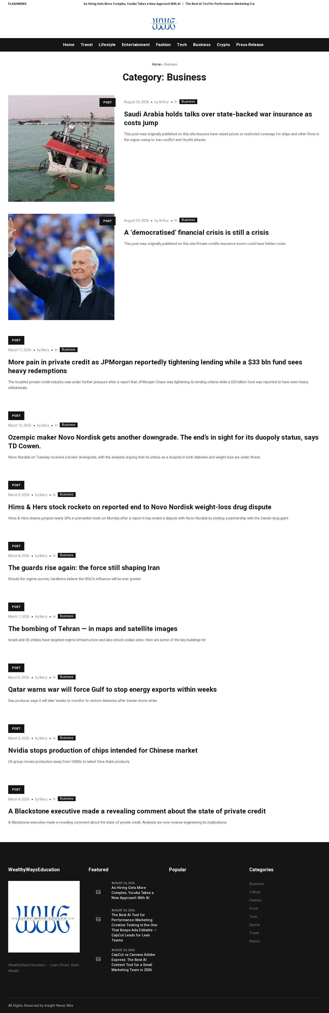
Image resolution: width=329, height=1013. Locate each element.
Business (188, 101)
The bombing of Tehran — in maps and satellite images (93, 629)
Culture (255, 892)
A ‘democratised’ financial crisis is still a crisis (196, 233)
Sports (254, 924)
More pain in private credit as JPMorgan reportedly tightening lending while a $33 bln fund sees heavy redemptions (155, 366)
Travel (254, 933)
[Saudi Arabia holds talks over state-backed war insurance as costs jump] (61, 148)
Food (253, 908)
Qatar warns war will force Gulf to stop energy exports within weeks (112, 690)
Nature (254, 941)
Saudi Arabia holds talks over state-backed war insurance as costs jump (218, 118)
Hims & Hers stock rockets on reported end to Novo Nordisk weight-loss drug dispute (139, 507)
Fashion (255, 900)
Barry (45, 350)
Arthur (164, 102)
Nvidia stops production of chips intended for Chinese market (102, 751)
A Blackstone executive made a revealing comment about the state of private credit (137, 811)
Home (156, 64)
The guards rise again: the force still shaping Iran (84, 568)
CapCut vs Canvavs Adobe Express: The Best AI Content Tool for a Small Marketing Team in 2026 (133, 962)
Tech (253, 916)
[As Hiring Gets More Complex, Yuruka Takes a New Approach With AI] (98, 892)
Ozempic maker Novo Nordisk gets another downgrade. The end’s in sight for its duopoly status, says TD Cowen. (163, 442)
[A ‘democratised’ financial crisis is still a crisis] (61, 267)
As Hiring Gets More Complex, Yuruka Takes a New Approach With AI (114, 4)
